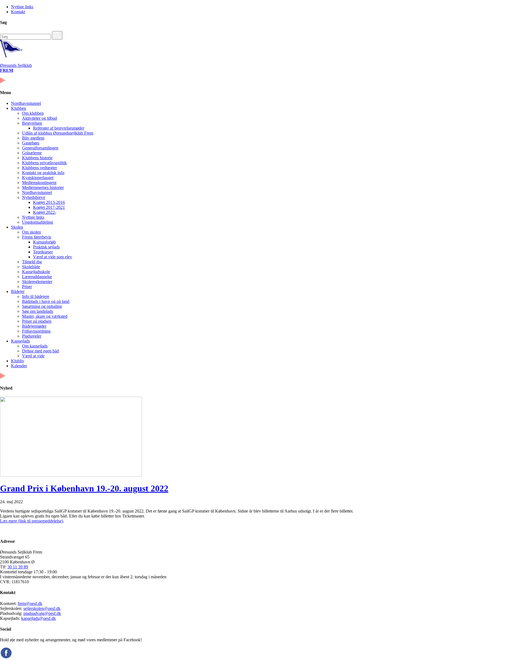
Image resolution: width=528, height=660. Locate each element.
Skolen (17, 227)
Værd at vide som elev (52, 256)
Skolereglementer (37, 281)
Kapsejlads (20, 341)
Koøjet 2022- (44, 212)
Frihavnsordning (36, 331)
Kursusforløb (44, 242)
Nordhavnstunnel (26, 103)
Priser (27, 286)
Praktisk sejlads (46, 247)
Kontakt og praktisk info (43, 172)
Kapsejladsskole (36, 271)
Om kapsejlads (35, 346)
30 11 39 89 (17, 567)
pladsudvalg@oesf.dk (42, 613)
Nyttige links (22, 6)
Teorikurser (43, 252)
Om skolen (31, 232)
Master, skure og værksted (44, 316)
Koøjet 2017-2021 (49, 207)
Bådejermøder (34, 326)
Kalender (19, 365)
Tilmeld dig (32, 261)
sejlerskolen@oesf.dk (42, 608)
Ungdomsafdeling (37, 222)
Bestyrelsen (32, 123)
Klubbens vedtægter (39, 167)
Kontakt (18, 11)
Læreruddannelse (37, 276)
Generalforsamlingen (40, 148)
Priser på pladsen (36, 321)
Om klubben (33, 113)
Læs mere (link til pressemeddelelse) (31, 521)
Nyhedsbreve (33, 197)
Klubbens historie (37, 157)
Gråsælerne (32, 152)
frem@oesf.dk (30, 603)
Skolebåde (31, 266)
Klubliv (17, 360)
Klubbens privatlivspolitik (44, 162)
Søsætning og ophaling (42, 306)
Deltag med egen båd (40, 351)
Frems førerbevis (36, 237)
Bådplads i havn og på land (45, 301)
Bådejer (17, 291)
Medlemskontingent (39, 182)
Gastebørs (30, 143)
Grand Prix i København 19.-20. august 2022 (84, 488)
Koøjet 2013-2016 (49, 202)
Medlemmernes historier (43, 187)
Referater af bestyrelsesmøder (58, 128)
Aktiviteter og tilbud (39, 118)
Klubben (18, 108)
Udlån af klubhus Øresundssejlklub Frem (57, 133)
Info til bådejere (35, 296)
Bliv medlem (33, 138)
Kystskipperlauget (37, 177)
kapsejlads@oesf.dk (38, 618)
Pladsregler (31, 336)
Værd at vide (33, 356)
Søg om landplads (37, 311)
